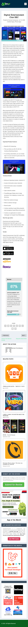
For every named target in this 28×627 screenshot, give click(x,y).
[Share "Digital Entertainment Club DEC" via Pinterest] (14, 325)
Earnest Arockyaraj (13, 20)
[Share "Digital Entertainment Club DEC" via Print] (15, 328)
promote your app (14, 531)
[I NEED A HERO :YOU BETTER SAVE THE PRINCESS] (14, 401)
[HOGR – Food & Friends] (14, 426)
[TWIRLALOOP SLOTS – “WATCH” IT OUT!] (14, 373)
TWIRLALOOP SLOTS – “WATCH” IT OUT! (13, 386)
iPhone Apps (18, 21)
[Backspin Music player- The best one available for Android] (14, 450)
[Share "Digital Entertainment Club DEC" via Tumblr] (11, 325)
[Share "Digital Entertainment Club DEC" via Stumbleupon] (22, 325)
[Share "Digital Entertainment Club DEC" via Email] (12, 328)
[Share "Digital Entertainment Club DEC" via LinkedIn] (16, 325)
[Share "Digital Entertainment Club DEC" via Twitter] (8, 325)
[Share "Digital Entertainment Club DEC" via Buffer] (19, 325)
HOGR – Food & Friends (9, 435)
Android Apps (10, 21)
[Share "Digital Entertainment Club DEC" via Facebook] (5, 325)
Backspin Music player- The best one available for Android (13, 463)
